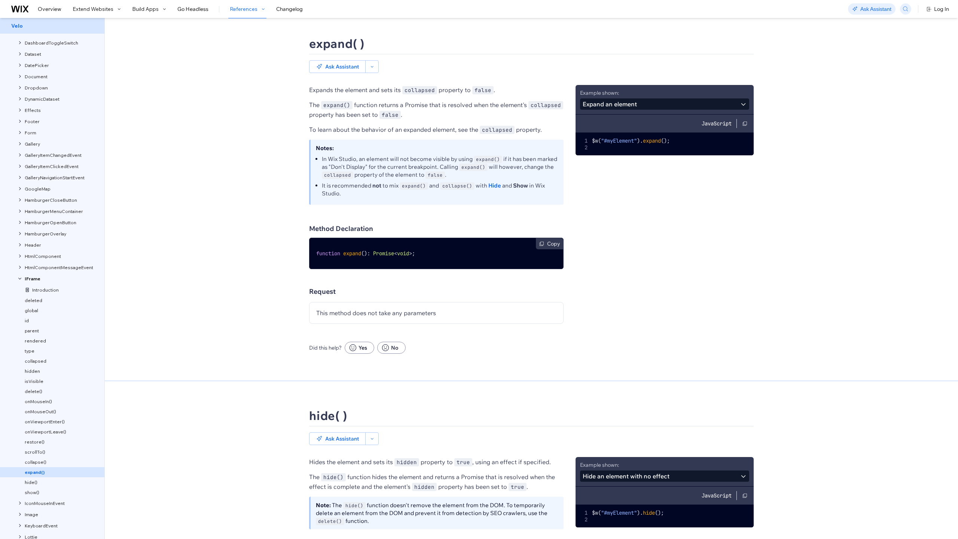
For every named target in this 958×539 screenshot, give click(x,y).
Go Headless (192, 9)
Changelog (289, 9)
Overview (49, 9)
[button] (337, 67)
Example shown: (599, 92)
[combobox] (664, 104)
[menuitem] (52, 26)
